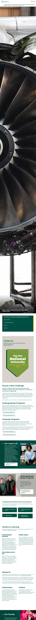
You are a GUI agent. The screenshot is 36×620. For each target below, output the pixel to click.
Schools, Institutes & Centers (16, 4)
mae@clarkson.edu (10, 344)
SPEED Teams (23, 535)
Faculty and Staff (7, 319)
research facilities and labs (26, 575)
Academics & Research (7, 4)
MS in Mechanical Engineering (9, 431)
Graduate (22, 587)
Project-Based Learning (7, 535)
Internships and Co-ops (8, 552)
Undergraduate (7, 587)
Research (5, 325)
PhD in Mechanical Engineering (9, 434)
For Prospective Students (8, 322)
